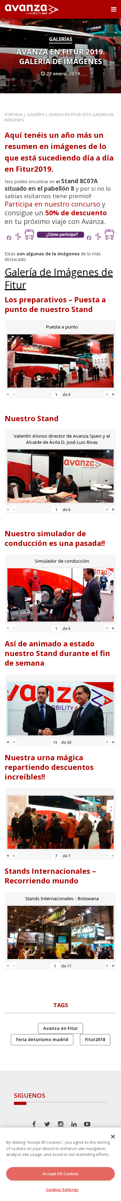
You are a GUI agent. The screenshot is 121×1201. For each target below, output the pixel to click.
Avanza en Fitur (60, 1028)
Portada (14, 114)
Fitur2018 (95, 1039)
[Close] (113, 1136)
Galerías (60, 39)
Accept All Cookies (60, 1173)
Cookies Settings (62, 1189)
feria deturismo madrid (42, 1039)
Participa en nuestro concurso (52, 203)
